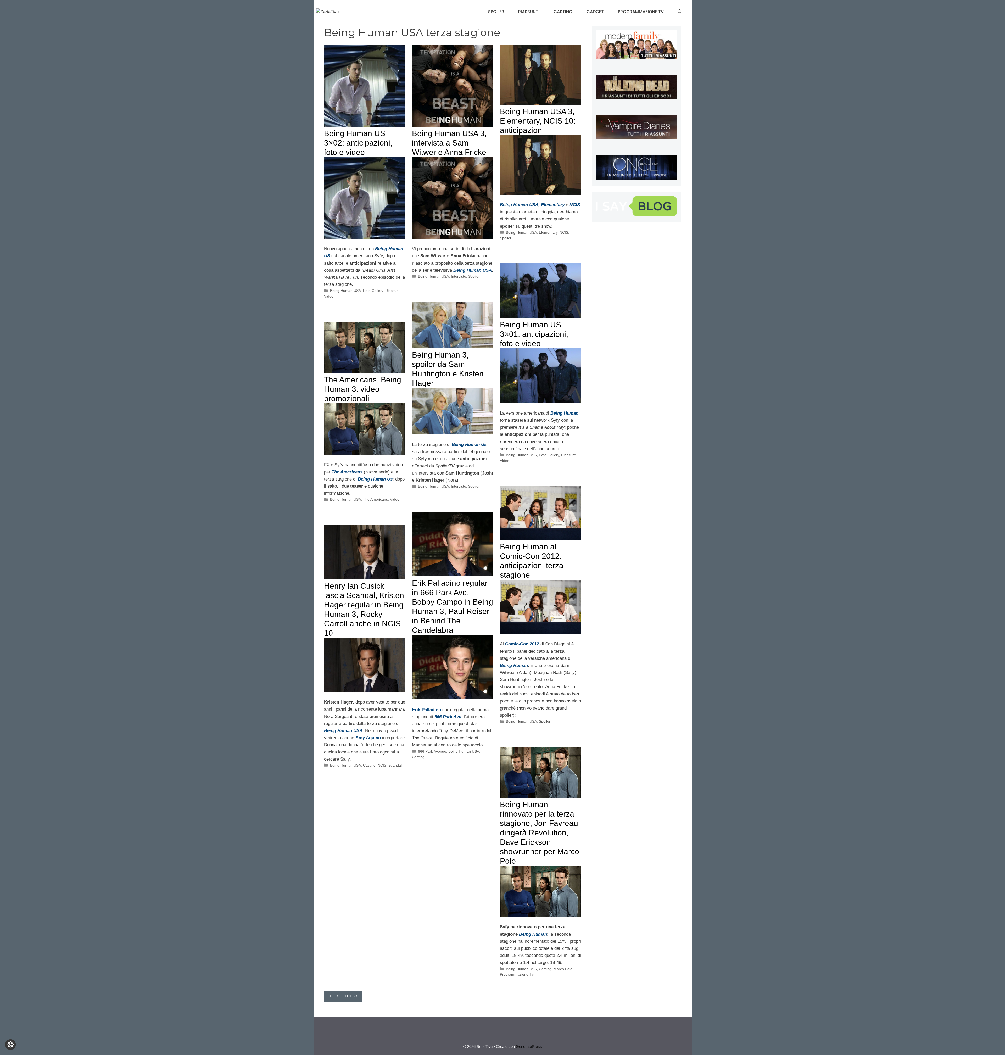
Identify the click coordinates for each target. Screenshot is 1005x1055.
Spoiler (496, 12)
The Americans (375, 499)
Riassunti (528, 12)
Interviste (458, 276)
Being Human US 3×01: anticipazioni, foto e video (534, 334)
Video (328, 296)
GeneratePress (529, 1046)
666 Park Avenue (432, 751)
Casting (563, 12)
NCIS (564, 232)
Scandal (395, 765)
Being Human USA (345, 290)
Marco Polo (563, 969)
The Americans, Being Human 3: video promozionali (362, 389)
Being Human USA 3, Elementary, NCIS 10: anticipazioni (538, 121)
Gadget (595, 12)
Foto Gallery (373, 290)
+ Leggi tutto (343, 996)
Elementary (553, 204)
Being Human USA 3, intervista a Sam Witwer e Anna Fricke (449, 143)
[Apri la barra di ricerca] (680, 11)
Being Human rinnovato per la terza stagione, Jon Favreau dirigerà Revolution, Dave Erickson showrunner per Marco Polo (539, 832)
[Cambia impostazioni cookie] (10, 1044)
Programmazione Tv (641, 12)
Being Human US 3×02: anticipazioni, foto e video (358, 143)
